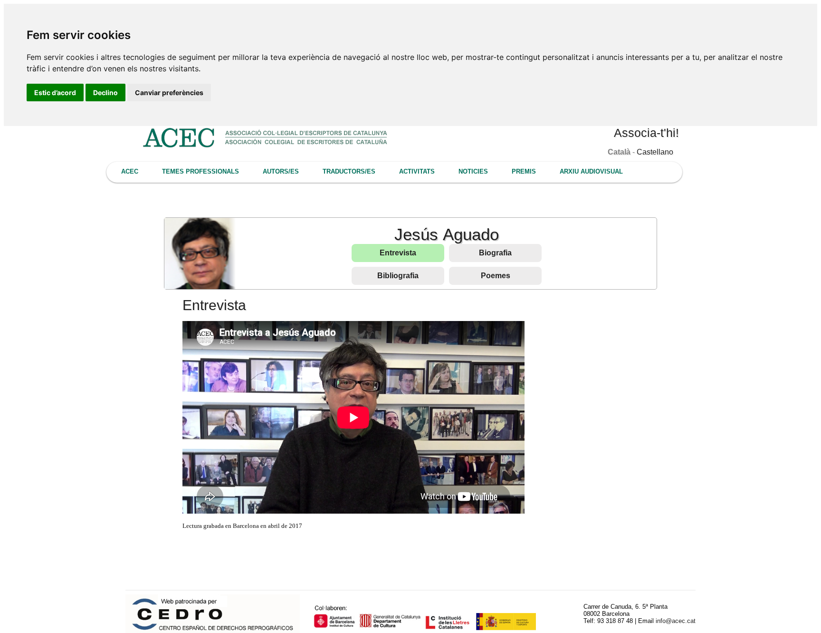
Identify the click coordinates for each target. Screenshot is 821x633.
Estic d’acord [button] (55, 92)
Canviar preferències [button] (169, 92)
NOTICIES (473, 171)
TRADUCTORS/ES (349, 171)
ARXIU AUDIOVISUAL (591, 171)
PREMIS (524, 171)
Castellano (655, 152)
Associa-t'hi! (646, 132)
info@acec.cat (676, 620)
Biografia (495, 253)
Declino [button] (105, 92)
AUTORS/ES (281, 171)
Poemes (495, 276)
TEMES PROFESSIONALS (200, 171)
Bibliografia (398, 276)
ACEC (129, 171)
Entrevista (398, 253)
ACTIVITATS (417, 171)
